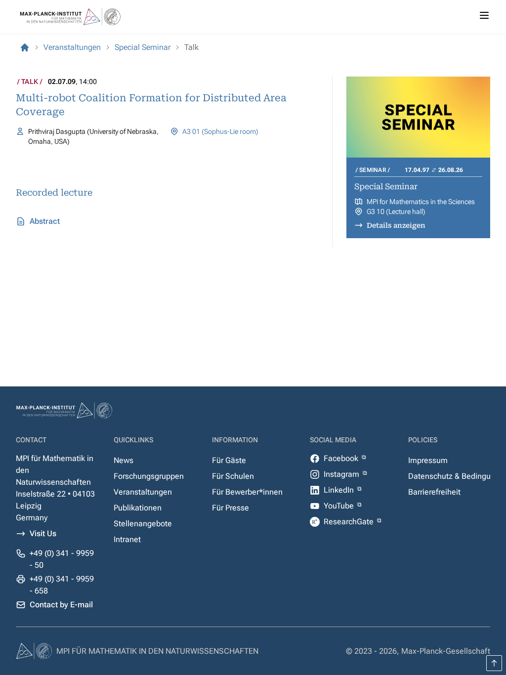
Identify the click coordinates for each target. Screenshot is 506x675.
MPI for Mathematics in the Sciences (421, 202)
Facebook (342, 458)
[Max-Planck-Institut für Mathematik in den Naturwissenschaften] (25, 47)
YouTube (340, 505)
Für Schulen (233, 476)
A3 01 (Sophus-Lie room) (220, 131)
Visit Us (43, 533)
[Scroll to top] (494, 663)
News (123, 460)
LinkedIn (340, 490)
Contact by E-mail (61, 604)
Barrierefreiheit (434, 492)
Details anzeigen (396, 225)
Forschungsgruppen (149, 476)
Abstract (45, 221)
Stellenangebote (143, 523)
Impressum (428, 460)
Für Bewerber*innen (247, 492)
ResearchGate (350, 521)
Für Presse (230, 507)
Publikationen (138, 507)
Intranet (127, 539)
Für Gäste (229, 460)
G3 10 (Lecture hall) (396, 211)
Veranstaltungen (143, 492)
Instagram (342, 474)
